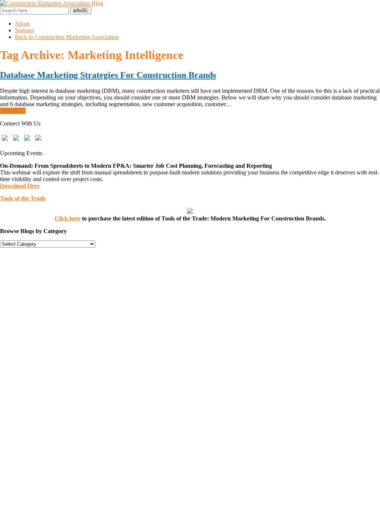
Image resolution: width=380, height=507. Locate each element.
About (22, 23)
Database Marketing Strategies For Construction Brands (108, 75)
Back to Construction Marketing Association (67, 37)
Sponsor (24, 30)
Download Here (20, 186)
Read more (13, 111)
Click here (68, 218)
